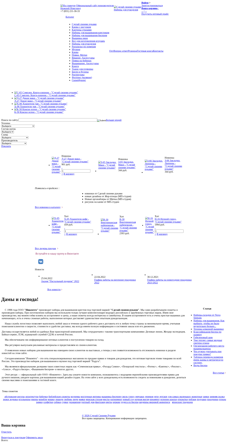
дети (156, 396)
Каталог (70, 17)
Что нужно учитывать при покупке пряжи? (207, 353)
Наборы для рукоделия (126, 9)
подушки (201, 399)
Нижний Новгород (70, 8)
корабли (43, 399)
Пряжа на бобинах (81, 60)
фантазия (100, 402)
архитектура (31, 396)
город (131, 396)
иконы (34, 399)
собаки (57, 402)
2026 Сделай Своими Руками (100, 415)
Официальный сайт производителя (95, 5)
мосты (106, 399)
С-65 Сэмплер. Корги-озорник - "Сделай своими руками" (45, 95)
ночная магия (142, 399)
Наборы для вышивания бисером (89, 35)
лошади (59, 399)
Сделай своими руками (84, 24)
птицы (222, 399)
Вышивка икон (80, 38)
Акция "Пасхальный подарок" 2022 (60, 281)
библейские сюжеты (59, 396)
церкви (116, 402)
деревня (149, 396)
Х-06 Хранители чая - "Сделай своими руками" (39, 106)
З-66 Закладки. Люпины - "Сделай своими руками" (173, 164)
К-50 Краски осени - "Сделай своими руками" (39, 112)
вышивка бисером (111, 396)
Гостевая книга (145, 51)
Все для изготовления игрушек (88, 41)
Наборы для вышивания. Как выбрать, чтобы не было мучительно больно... (208, 323)
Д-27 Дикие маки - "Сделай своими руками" (38, 101)
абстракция (11, 396)
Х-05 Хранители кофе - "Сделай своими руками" (77, 220)
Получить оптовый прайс (155, 14)
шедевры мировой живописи (154, 402)
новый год (128, 399)
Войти (144, 2)
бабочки (43, 396)
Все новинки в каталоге (47, 207)
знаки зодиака (10, 399)
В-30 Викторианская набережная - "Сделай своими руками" (128, 225)
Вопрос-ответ (121, 51)
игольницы (25, 399)
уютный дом (88, 402)
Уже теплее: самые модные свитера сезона (207, 341)
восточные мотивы (91, 396)
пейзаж (192, 399)
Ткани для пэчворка (82, 69)
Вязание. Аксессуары (83, 57)
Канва (75, 52)
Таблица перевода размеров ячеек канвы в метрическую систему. (208, 360)
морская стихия (94, 399)
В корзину (69, 174)
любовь (68, 399)
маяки (82, 399)
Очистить (6, 432)
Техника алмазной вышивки (208, 329)
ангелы (21, 396)
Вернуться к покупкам (13, 437)
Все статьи (218, 372)
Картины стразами (82, 29)
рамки (39, 402)
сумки (65, 402)
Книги (75, 66)
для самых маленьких (179, 396)
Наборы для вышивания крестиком (90, 32)
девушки (139, 396)
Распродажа (78, 74)
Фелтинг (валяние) (82, 77)
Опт (111, 51)
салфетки (48, 402)
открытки (183, 399)
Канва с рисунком (81, 27)
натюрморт (116, 399)
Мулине (76, 49)
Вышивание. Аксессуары (85, 63)
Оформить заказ (34, 437)
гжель (125, 396)
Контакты (158, 51)
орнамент (155, 399)
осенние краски (168, 399)
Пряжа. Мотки (79, 55)
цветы (108, 402)
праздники (212, 399)
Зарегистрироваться (152, 5)
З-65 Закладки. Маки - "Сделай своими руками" (127, 165)
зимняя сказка (217, 396)
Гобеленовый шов (203, 337)
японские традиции (182, 402)
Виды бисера (200, 365)
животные (196, 396)
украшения (75, 402)
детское (163, 396)
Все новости (54, 289)
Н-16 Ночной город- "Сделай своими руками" (168, 220)
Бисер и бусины (80, 71)
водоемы (75, 396)
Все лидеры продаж (45, 248)
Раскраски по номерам (84, 46)
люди (75, 399)
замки (206, 396)
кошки (51, 399)
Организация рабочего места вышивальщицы (208, 347)
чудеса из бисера (129, 402)
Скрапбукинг (79, 80)
